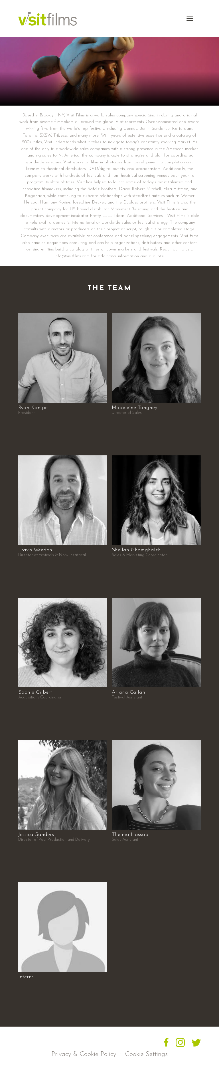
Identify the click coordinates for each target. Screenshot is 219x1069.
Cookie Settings (146, 1054)
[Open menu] (191, 18)
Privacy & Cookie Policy (83, 1054)
